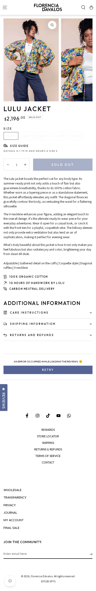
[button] (83, 7)
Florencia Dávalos (42, 576)
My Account (13, 520)
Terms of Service (48, 456)
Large (61, 136)
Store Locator (48, 436)
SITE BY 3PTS (48, 581)
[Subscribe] (91, 554)
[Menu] (5, 7)
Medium (44, 136)
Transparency (15, 497)
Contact (48, 462)
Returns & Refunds (48, 449)
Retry (48, 370)
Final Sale (11, 527)
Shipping (48, 443)
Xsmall (11, 136)
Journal (10, 512)
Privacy (9, 505)
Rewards (48, 429)
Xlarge (77, 136)
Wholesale (12, 490)
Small (27, 136)
